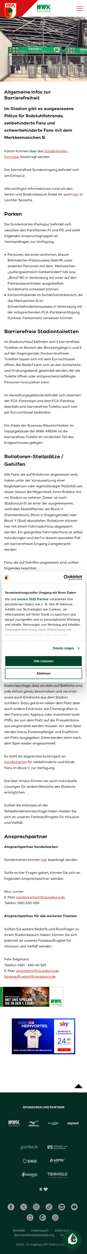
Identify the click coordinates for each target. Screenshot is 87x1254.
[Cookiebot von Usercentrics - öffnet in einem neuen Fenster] (63, 577)
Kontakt (19, 1230)
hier (75, 194)
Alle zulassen (43, 661)
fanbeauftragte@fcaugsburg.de (30, 977)
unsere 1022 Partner (33, 599)
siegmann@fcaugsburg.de (37, 971)
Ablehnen (44, 673)
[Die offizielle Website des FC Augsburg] (10, 10)
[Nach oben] (78, 1084)
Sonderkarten (15, 762)
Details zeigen (63, 648)
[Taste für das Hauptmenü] (80, 8)
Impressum (39, 1230)
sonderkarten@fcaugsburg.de (40, 897)
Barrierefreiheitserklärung (34, 1235)
